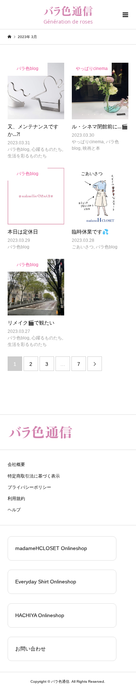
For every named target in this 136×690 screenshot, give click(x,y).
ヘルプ (14, 509)
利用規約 (16, 498)
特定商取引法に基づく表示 (34, 476)
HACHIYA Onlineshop (39, 615)
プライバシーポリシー (29, 487)
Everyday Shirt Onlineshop (45, 581)
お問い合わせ (30, 649)
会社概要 (16, 464)
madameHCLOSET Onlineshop (51, 548)
